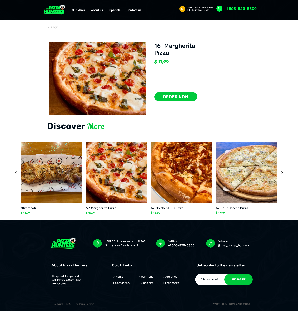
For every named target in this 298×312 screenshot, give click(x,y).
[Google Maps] (182, 9)
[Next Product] (282, 172)
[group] (149, 178)
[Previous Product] (16, 172)
